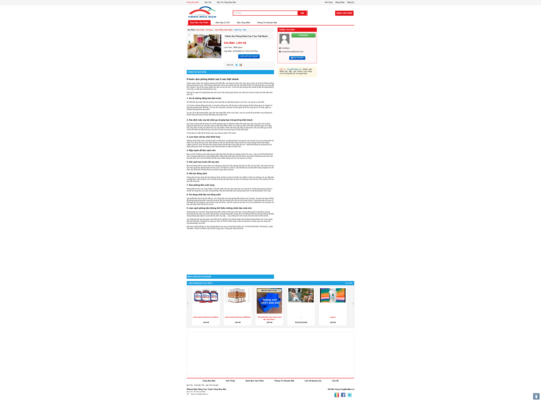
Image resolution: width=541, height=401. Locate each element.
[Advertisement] (230, 250)
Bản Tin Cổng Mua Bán (226, 2)
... (301, 317)
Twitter (236, 65)
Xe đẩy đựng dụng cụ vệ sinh (236, 102)
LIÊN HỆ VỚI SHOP (249, 56)
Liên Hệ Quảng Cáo (313, 381)
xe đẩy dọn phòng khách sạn (205, 89)
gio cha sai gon (212, 385)
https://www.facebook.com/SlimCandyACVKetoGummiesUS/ (215, 317)
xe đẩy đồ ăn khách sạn (205, 133)
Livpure (333, 317)
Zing (241, 65)
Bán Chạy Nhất (243, 23)
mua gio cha (199, 385)
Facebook (343, 395)
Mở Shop (329, 2)
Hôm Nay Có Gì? (223, 23)
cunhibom (285, 48)
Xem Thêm (348, 283)
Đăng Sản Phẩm (344, 13)
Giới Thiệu (230, 381)
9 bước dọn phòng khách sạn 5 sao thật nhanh (246, 36)
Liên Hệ (335, 381)
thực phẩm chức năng (223, 30)
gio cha (190, 385)
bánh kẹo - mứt (240, 30)
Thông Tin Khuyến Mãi (267, 23)
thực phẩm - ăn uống (204, 30)
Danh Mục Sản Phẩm (199, 23)
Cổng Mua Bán (193, 2)
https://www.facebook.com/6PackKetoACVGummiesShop (246, 317)
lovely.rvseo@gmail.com (292, 52)
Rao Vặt (208, 2)
